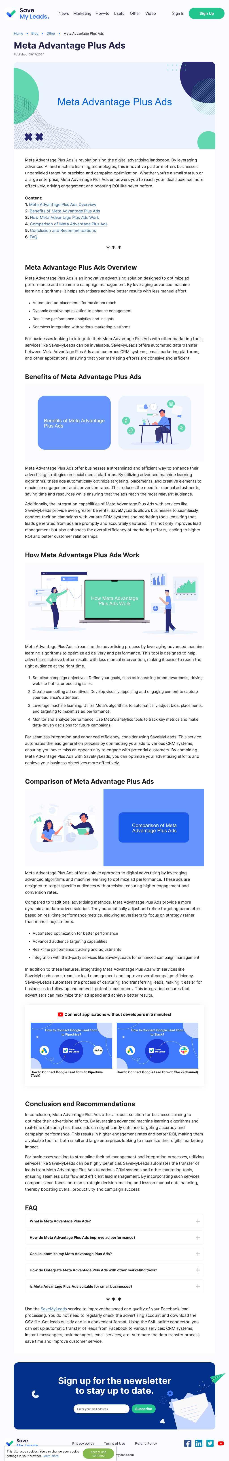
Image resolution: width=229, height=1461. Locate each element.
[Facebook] (187, 1442)
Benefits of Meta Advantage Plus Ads (65, 211)
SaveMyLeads (54, 1308)
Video (150, 13)
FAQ (33, 237)
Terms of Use (114, 1443)
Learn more (51, 1456)
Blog (34, 33)
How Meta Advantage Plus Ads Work (64, 217)
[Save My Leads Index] (24, 1443)
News (64, 13)
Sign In (178, 13)
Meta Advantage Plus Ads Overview (62, 204)
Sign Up (206, 13)
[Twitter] (210, 1442)
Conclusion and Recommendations (63, 230)
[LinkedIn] (198, 1442)
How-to (102, 13)
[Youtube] (221, 1442)
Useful (119, 13)
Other (135, 13)
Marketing (82, 13)
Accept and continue (98, 1453)
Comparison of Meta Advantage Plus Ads (69, 224)
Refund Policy (146, 1443)
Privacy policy (83, 1443)
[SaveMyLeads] (29, 13)
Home (18, 33)
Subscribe (143, 1409)
